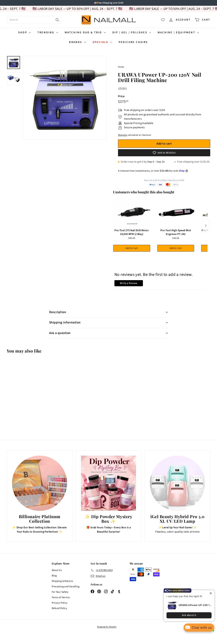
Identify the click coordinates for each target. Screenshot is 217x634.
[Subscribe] (95, 331)
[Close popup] (209, 593)
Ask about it (186, 615)
